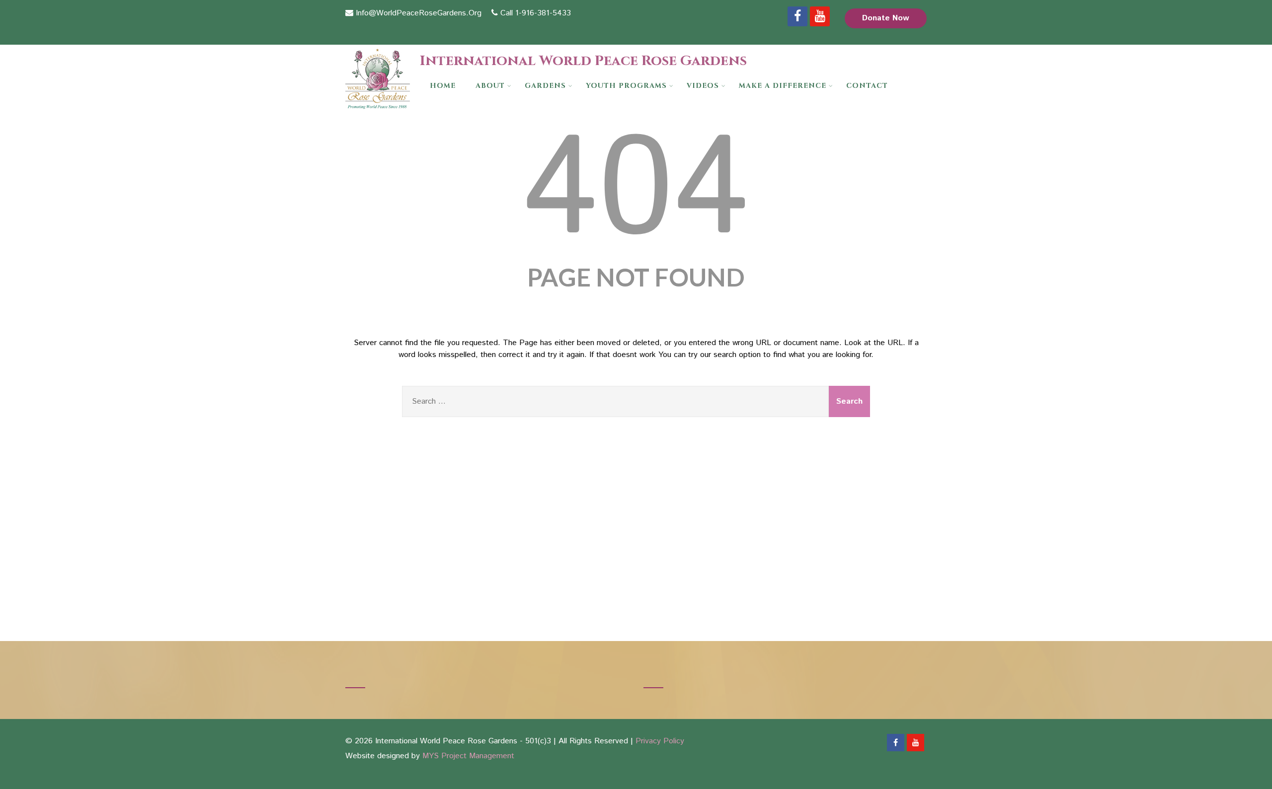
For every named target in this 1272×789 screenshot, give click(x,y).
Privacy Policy (660, 741)
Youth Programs (626, 85)
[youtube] (820, 16)
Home (443, 85)
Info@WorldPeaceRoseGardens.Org (418, 13)
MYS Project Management (468, 756)
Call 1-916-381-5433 (535, 13)
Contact (867, 85)
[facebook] (797, 16)
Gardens (545, 85)
